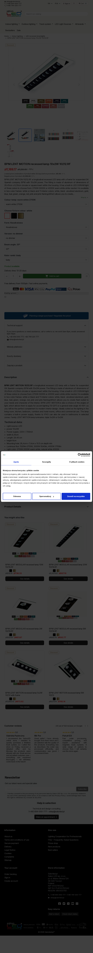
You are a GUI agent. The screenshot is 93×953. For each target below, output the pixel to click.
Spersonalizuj (45, 496)
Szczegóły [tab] (46, 462)
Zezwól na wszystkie (76, 496)
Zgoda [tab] (16, 462)
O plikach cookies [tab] (77, 462)
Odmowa (17, 496)
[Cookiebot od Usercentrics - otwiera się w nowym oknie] (79, 455)
